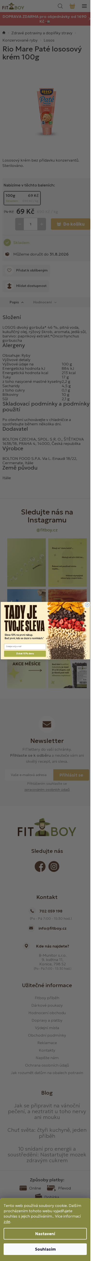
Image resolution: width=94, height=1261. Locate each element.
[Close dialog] (87, 605)
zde (7, 1221)
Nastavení (45, 1233)
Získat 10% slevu (25, 653)
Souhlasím (45, 1249)
